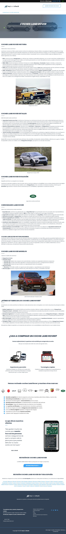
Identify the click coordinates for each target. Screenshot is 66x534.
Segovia (59, 484)
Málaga (61, 483)
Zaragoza (50, 486)
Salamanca (36, 484)
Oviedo (15, 484)
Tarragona (19, 486)
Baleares (30, 481)
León (44, 483)
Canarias (55, 481)
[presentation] (39, 436)
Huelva (33, 483)
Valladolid (37, 486)
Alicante (14, 481)
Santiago (54, 484)
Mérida (3, 484)
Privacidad (57, 530)
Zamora (45, 486)
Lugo (54, 483)
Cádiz (51, 481)
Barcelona (35, 481)
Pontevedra (30, 484)
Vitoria (41, 486)
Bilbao (39, 481)
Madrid (57, 483)
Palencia (20, 484)
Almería (19, 481)
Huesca (37, 483)
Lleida (47, 483)
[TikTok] (53, 510)
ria (15, 486)
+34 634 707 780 (56, 1)
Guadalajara (28, 483)
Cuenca (14, 483)
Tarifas (34, 513)
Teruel (24, 486)
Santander (49, 484)
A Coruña (5, 481)
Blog (34, 512)
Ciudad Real (4, 483)
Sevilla (62, 484)
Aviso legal (48, 530)
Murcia (6, 484)
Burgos (43, 481)
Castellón (60, 481)
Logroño (51, 483)
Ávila (22, 481)
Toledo (27, 486)
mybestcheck (6, 12)
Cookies (53, 530)
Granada (23, 483)
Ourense (11, 484)
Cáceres (47, 481)
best (14, 450)
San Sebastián (43, 484)
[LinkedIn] (57, 510)
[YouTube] (55, 510)
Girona (18, 483)
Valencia (32, 486)
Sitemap (35, 516)
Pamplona (24, 484)
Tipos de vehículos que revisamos (40, 514)
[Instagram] (51, 510)
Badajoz (26, 481)
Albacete (10, 481)
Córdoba (10, 483)
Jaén (41, 483)
